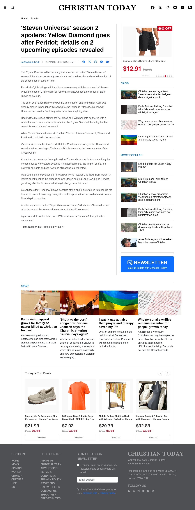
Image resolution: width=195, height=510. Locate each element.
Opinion (16, 468)
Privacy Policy (51, 479)
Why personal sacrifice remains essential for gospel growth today (154, 323)
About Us (47, 460)
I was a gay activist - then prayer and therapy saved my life (116, 323)
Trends (34, 18)
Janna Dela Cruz (30, 62)
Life (14, 483)
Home (24, 18)
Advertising (49, 468)
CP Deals (145, 75)
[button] (5, 8)
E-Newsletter (50, 487)
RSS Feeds (48, 483)
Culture (17, 479)
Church (16, 475)
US (13, 487)
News (15, 464)
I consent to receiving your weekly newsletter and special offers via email (98, 469)
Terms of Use (90, 493)
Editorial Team (51, 464)
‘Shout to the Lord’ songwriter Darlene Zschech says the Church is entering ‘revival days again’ (74, 327)
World (16, 472)
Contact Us (49, 491)
